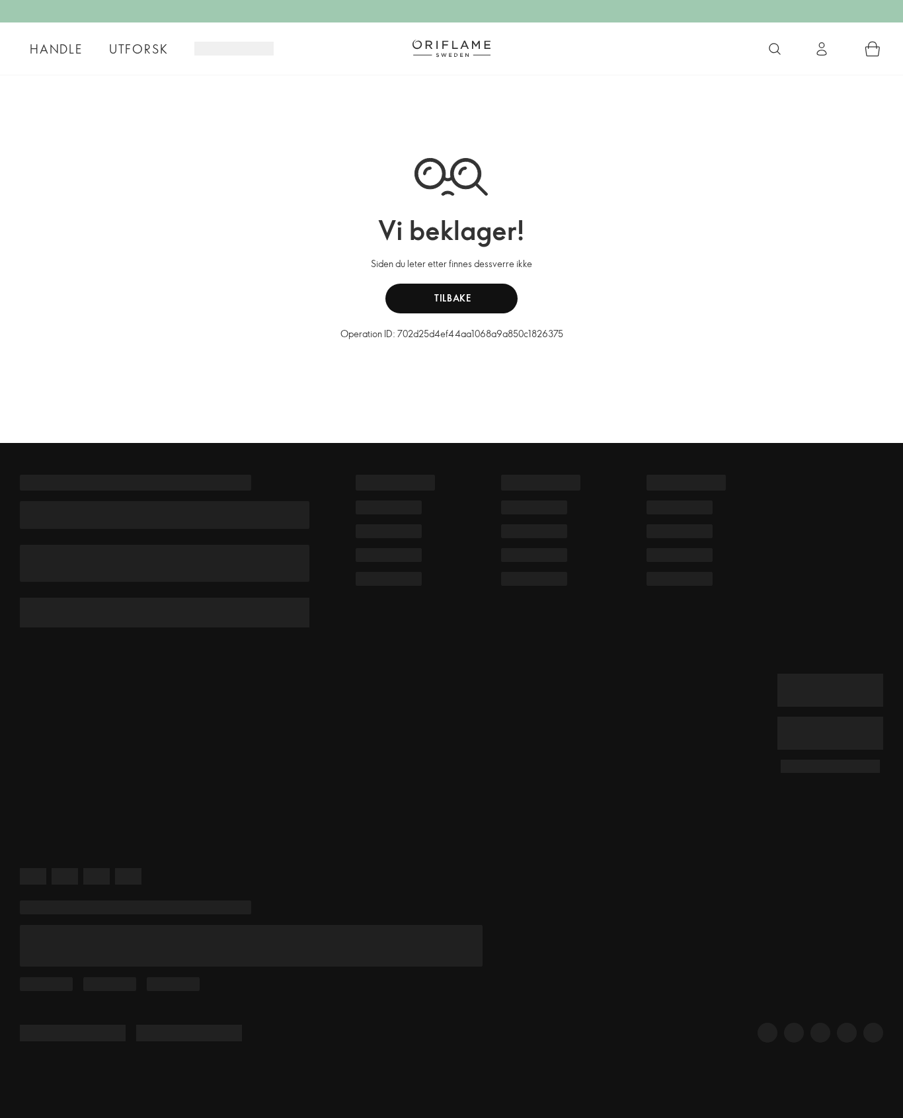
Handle (56, 49)
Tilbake (451, 298)
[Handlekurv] (872, 49)
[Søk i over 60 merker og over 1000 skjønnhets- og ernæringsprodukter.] (775, 49)
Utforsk (139, 49)
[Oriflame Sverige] (451, 48)
